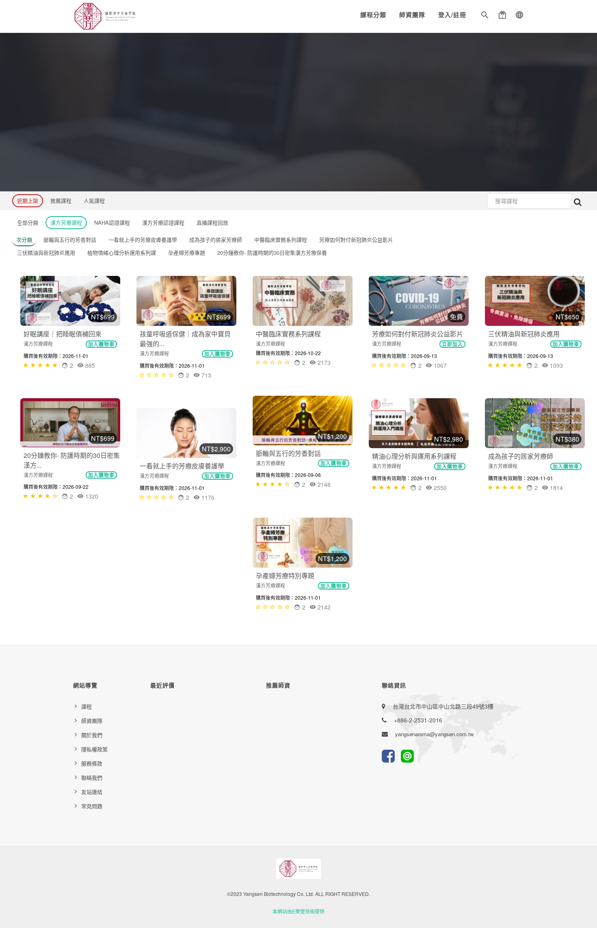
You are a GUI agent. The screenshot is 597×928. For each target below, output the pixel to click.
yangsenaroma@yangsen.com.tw (434, 734)
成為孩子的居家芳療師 (520, 456)
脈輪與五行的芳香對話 (288, 453)
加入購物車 (101, 344)
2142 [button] (323, 607)
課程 (86, 706)
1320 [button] (91, 496)
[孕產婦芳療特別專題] (303, 543)
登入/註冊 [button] (452, 14)
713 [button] (205, 375)
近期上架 (27, 200)
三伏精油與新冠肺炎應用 (524, 333)
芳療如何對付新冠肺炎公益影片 (417, 333)
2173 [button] (323, 362)
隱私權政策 (94, 749)
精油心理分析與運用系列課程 (414, 456)
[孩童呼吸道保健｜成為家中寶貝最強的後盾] (186, 301)
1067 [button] (439, 365)
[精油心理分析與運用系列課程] (419, 423)
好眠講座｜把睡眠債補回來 (63, 333)
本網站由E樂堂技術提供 (298, 911)
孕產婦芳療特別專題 (285, 575)
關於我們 (91, 735)
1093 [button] (555, 365)
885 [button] (89, 365)
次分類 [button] (24, 239)
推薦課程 (60, 200)
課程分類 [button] (373, 14)
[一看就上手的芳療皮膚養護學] (186, 433)
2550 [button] (439, 488)
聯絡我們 (91, 777)
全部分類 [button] (27, 222)
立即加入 (452, 344)
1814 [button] (555, 488)
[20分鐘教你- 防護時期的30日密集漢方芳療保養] (70, 422)
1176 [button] (207, 497)
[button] (485, 16)
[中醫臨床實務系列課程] (303, 301)
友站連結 (91, 792)
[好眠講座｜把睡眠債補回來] (70, 301)
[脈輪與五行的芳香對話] (303, 420)
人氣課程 (94, 200)
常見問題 (91, 806)
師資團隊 (412, 14)
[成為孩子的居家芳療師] (535, 423)
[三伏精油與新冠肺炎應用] (535, 301)
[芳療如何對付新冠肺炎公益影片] (419, 301)
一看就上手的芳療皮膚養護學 (182, 466)
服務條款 (91, 763)
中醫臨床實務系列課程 (288, 333)
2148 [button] (323, 484)
